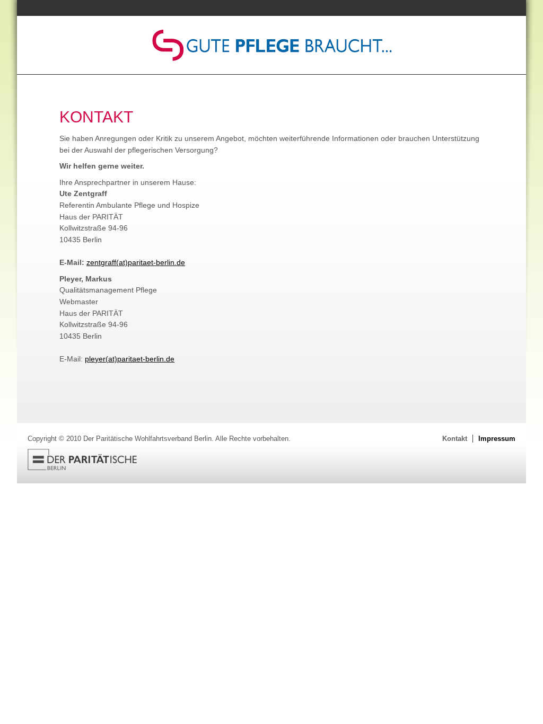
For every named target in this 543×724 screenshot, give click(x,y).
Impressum (496, 439)
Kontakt (454, 439)
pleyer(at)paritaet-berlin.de (129, 359)
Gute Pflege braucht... (271, 45)
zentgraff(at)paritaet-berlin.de (135, 262)
